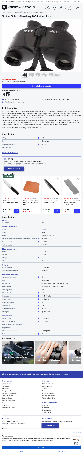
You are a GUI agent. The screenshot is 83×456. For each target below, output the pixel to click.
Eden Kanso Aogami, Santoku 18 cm (50, 202)
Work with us (46, 412)
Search (61, 9)
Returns (45, 391)
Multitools (5, 388)
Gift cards (45, 408)
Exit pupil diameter (8, 321)
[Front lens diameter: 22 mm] (4, 94)
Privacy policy (77, 432)
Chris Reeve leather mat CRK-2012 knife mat (30, 202)
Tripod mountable (8, 302)
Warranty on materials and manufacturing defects (19, 239)
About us (45, 405)
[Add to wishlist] (18, 178)
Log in (54, 9)
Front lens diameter (8, 144)
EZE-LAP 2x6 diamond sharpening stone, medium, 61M (72, 202)
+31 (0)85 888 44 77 (10, 421)
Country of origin (8, 242)
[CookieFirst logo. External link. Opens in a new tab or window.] (2, 434)
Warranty (45, 388)
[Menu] (79, 437)
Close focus (6, 305)
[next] (77, 194)
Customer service (48, 384)
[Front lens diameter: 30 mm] (8, 94)
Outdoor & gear (7, 398)
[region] (41, 48)
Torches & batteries (8, 403)
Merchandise (46, 410)
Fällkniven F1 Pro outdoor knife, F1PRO (10, 202)
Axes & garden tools (8, 400)
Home (3, 12)
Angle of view (6, 318)
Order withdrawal (48, 393)
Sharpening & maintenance (11, 391)
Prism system (6, 299)
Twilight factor (7, 334)
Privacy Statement (48, 396)
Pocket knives (6, 384)
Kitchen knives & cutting (10, 393)
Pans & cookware (8, 396)
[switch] (76, 443)
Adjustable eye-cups (9, 277)
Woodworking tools (8, 407)
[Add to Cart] (16, 211)
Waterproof (6, 312)
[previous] (5, 194)
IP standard (6, 296)
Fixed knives (6, 386)
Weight (4, 138)
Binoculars (10, 12)
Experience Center (48, 386)
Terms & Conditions (48, 398)
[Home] (18, 6)
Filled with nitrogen (8, 293)
